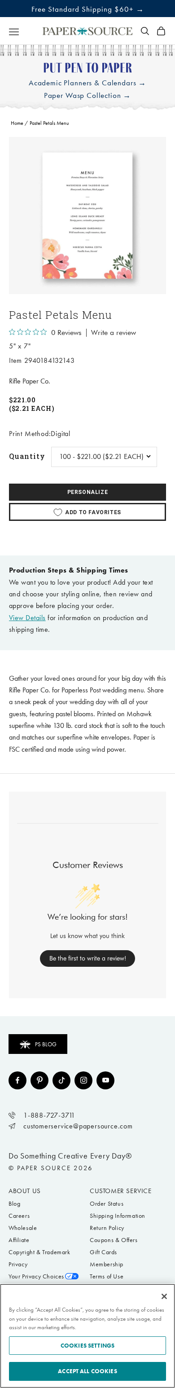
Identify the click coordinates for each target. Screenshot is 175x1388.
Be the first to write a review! (87, 958)
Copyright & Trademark (39, 1252)
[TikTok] (61, 1080)
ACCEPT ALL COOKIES (87, 1371)
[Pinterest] (39, 1080)
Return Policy (107, 1228)
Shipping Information (117, 1216)
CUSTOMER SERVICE (121, 1191)
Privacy (18, 1264)
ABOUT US (25, 1191)
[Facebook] (17, 1080)
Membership (106, 1264)
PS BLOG (46, 1044)
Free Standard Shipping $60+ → (87, 8)
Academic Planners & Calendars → (87, 83)
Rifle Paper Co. (29, 381)
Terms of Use (106, 1276)
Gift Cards (103, 1252)
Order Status (106, 1203)
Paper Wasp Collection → (87, 95)
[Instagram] (83, 1080)
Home (17, 123)
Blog (14, 1203)
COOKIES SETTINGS (87, 1345)
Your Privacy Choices (36, 1276)
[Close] (164, 1296)
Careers (19, 1216)
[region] (87, 215)
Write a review (113, 333)
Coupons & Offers (114, 1240)
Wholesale (23, 1228)
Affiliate (19, 1240)
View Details (27, 617)
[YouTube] (105, 1080)
